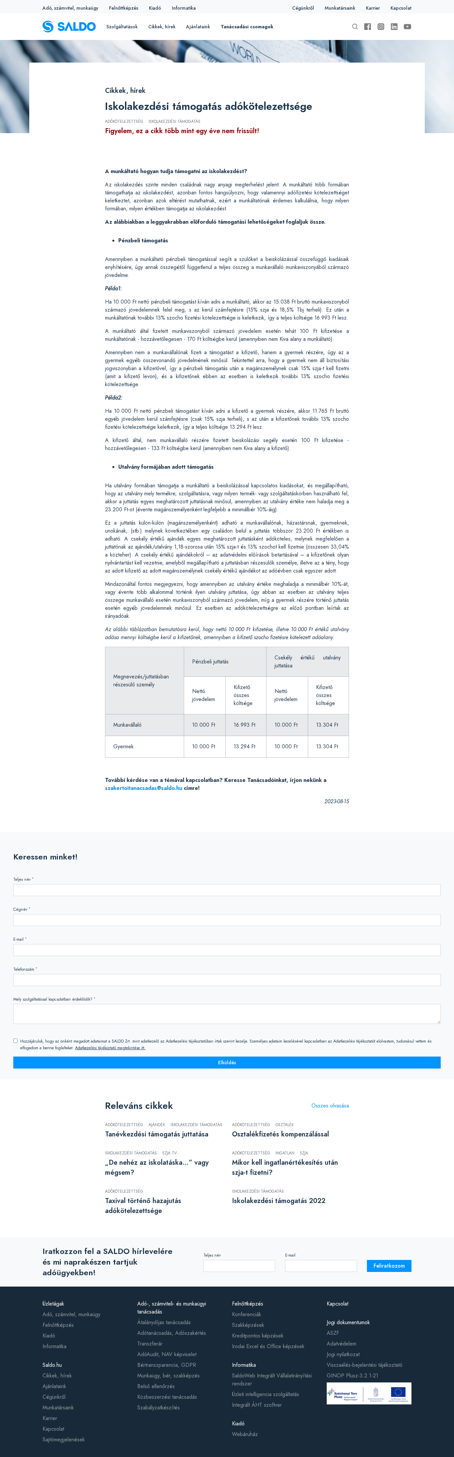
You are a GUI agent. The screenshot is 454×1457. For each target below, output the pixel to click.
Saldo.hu (52, 1365)
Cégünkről (303, 8)
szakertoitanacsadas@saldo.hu (143, 788)
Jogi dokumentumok (348, 1322)
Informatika (184, 8)
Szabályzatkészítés (158, 1407)
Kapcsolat (401, 8)
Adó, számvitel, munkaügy (70, 8)
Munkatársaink (340, 8)
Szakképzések (248, 1325)
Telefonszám (25, 969)
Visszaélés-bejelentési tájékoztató (364, 1365)
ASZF (333, 1333)
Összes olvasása (330, 1105)
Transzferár (150, 1343)
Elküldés (227, 1062)
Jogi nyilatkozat (343, 1354)
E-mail (20, 939)
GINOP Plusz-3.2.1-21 (352, 1375)
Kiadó (155, 8)
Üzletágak (53, 1304)
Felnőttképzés (123, 8)
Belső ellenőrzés (156, 1386)
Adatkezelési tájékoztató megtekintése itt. (110, 1048)
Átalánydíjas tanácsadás (164, 1322)
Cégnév (21, 909)
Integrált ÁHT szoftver (257, 1405)
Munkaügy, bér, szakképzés (168, 1375)
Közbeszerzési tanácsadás (167, 1397)
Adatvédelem (341, 1343)
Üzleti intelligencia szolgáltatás (265, 1394)
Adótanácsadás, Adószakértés (171, 1333)
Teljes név (23, 879)
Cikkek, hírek (161, 26)
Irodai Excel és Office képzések (268, 1346)
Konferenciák (246, 1314)
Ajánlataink (198, 26)
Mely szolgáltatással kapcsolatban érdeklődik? (54, 999)
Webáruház (245, 1434)
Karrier (373, 8)
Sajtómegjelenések (64, 1439)
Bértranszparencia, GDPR (166, 1365)
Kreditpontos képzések (258, 1335)
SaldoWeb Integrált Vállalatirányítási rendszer (272, 1379)
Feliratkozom (389, 1266)
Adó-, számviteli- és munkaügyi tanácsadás (171, 1308)
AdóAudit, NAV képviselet (166, 1354)
